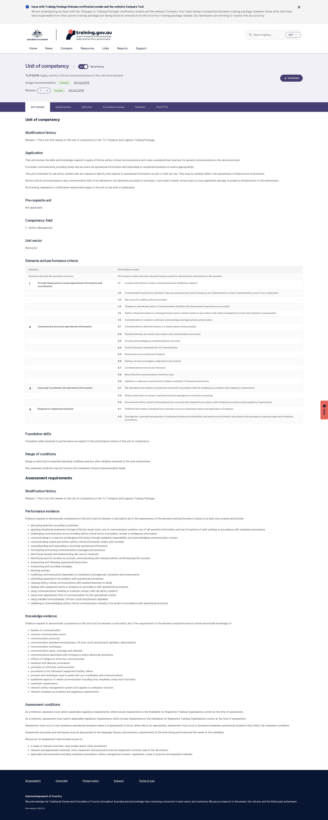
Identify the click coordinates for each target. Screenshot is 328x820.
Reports (122, 48)
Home (33, 48)
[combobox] (268, 34)
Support (141, 48)
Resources (87, 48)
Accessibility (33, 780)
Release (30, 90)
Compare (66, 48)
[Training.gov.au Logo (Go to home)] (84, 34)
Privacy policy (91, 780)
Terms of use (147, 780)
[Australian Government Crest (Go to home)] (41, 34)
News (48, 48)
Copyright (62, 780)
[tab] (37, 107)
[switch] (83, 66)
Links (105, 48)
